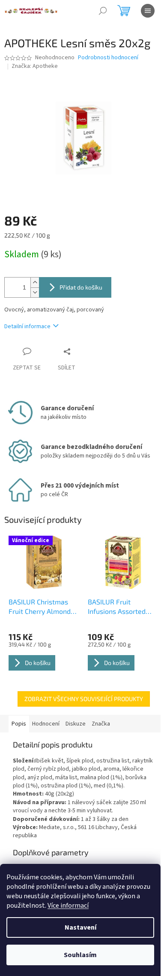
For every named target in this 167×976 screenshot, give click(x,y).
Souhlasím (80, 955)
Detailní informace (27, 326)
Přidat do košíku (81, 287)
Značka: (35, 66)
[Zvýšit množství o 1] (34, 282)
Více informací (68, 905)
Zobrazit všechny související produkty (83, 698)
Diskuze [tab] (76, 724)
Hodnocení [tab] (46, 724)
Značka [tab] (101, 724)
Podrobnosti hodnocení (108, 58)
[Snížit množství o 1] (34, 292)
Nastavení (80, 927)
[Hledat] (102, 10)
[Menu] (147, 10)
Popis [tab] (19, 724)
